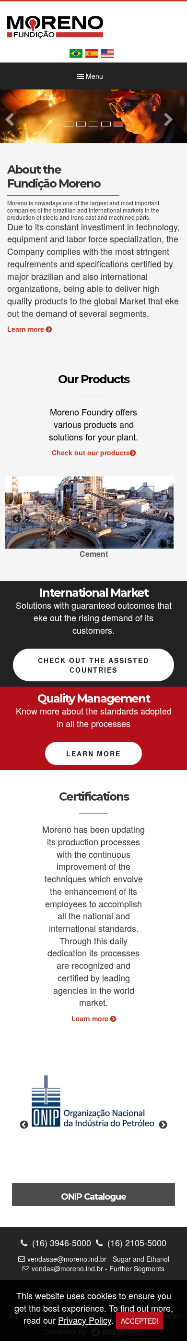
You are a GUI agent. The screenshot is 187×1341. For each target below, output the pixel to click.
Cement (94, 553)
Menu (93, 76)
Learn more (26, 329)
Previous (17, 519)
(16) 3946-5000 (60, 1243)
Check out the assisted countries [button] (93, 665)
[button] (14, 116)
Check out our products (91, 452)
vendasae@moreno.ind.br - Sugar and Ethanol (98, 1259)
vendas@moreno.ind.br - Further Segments (98, 1268)
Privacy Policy (84, 1320)
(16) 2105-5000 (135, 1243)
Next (170, 519)
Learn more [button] (93, 753)
